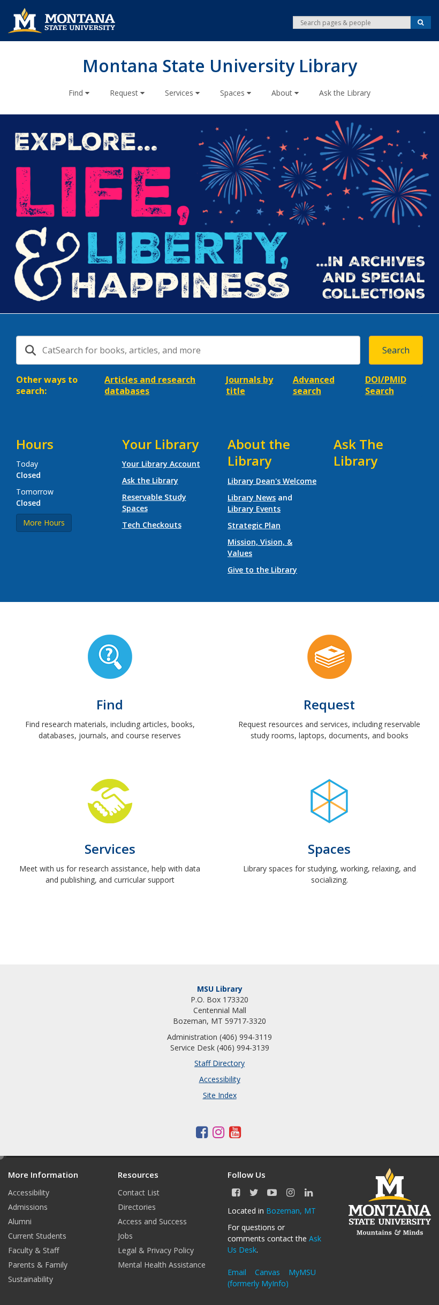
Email (237, 1272)
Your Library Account (161, 464)
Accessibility (219, 1079)
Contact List (139, 1192)
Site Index (220, 1095)
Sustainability (30, 1279)
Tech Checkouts (151, 525)
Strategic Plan (254, 525)
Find (77, 93)
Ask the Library (344, 93)
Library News (252, 497)
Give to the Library (262, 570)
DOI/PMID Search (385, 385)
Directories (137, 1207)
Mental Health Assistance (162, 1265)
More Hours (44, 523)
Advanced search (314, 385)
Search (396, 350)
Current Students (37, 1236)
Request (125, 93)
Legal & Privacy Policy (156, 1250)
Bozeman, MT (291, 1211)
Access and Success (152, 1221)
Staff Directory (219, 1063)
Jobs (125, 1236)
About (282, 93)
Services (180, 93)
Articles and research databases (149, 385)
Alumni (20, 1221)
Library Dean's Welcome (272, 481)
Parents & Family (37, 1265)
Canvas (267, 1272)
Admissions (28, 1207)
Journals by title (249, 385)
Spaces (233, 93)
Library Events (254, 509)
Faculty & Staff (33, 1250)
